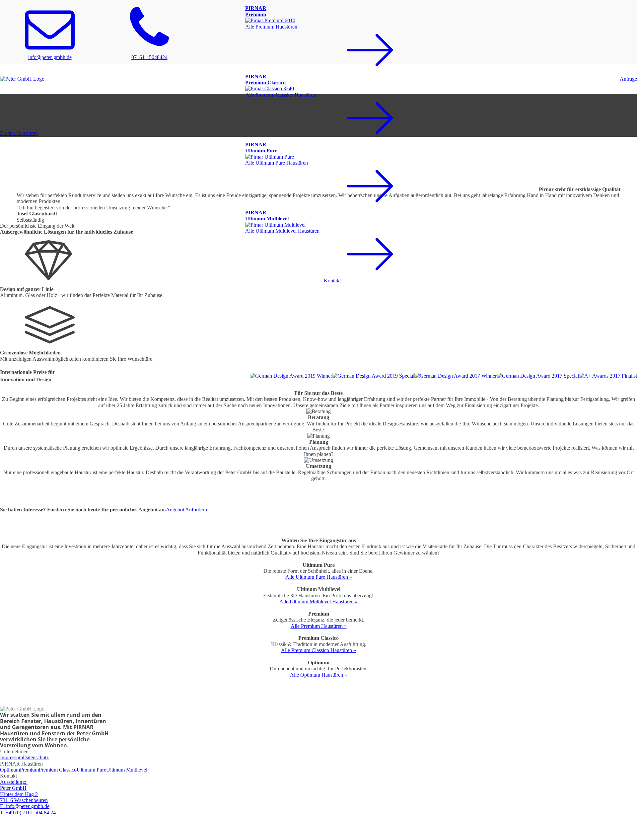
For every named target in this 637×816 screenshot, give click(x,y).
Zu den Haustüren (19, 133)
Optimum (10, 770)
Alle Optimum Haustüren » (318, 675)
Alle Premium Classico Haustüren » (318, 650)
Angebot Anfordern (186, 509)
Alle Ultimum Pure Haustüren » (318, 577)
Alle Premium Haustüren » (319, 626)
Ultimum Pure (91, 770)
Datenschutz (36, 757)
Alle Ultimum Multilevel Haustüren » (318, 601)
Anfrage (628, 79)
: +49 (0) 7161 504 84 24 (28, 812)
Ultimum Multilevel (126, 770)
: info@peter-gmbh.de (24, 806)
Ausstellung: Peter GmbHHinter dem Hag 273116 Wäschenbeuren (24, 791)
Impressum (11, 757)
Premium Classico (58, 770)
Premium (29, 770)
